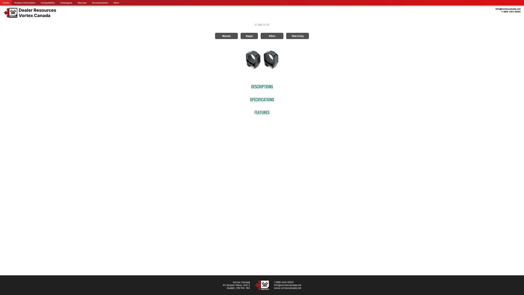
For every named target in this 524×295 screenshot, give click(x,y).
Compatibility (48, 2)
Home (6, 2)
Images (249, 36)
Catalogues (66, 2)
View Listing (297, 36)
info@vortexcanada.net (287, 285)
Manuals (82, 2)
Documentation (100, 2)
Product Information (24, 2)
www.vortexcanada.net (287, 288)
